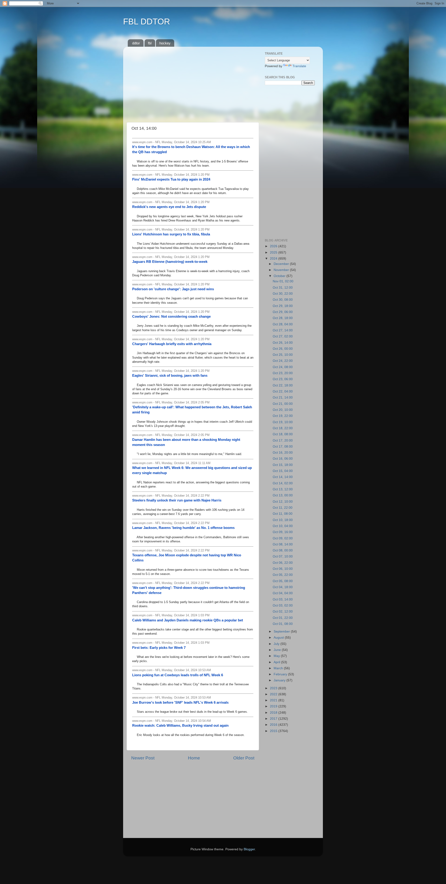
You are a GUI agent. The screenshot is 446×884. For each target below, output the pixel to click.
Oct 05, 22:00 (283, 575)
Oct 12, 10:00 (283, 501)
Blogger (249, 849)
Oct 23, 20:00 (283, 373)
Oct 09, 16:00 (283, 532)
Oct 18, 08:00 (283, 434)
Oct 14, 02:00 (283, 483)
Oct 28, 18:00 (283, 318)
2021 (274, 700)
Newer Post (142, 757)
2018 (274, 712)
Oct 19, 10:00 (283, 422)
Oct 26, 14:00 (283, 342)
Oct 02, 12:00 (283, 611)
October (280, 276)
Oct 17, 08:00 (283, 446)
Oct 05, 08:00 (283, 581)
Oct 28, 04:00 (283, 324)
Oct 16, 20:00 (283, 452)
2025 (274, 252)
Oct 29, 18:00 (283, 306)
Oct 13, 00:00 (283, 495)
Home (194, 757)
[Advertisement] (192, 82)
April (277, 662)
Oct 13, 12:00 (283, 489)
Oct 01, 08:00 (283, 624)
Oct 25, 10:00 (283, 354)
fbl (149, 43)
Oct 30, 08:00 (283, 299)
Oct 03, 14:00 (283, 599)
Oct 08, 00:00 (283, 550)
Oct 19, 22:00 (283, 416)
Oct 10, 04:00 (283, 526)
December (282, 264)
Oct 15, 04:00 (283, 471)
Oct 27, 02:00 (283, 336)
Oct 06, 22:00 (283, 562)
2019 (274, 706)
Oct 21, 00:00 (283, 404)
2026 (274, 246)
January (280, 680)
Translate (299, 66)
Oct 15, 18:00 (283, 465)
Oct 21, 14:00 (283, 397)
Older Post (243, 757)
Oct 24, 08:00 (283, 367)
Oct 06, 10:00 (283, 569)
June (278, 650)
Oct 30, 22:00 (283, 293)
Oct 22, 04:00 (283, 391)
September (282, 631)
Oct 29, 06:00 (283, 312)
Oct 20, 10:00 (283, 410)
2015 (274, 731)
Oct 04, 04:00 (283, 593)
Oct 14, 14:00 (283, 477)
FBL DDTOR (146, 21)
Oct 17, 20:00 (283, 440)
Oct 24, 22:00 (283, 361)
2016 (274, 724)
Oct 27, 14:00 (283, 330)
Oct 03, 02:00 (283, 605)
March (279, 668)
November (282, 270)
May (277, 656)
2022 (274, 694)
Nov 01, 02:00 (283, 281)
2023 (274, 688)
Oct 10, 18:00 (283, 520)
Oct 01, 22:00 (283, 618)
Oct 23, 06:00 (283, 379)
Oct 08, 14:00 (283, 544)
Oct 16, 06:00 (283, 458)
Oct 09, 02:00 (283, 538)
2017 (274, 718)
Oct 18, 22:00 (283, 428)
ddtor (136, 43)
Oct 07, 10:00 (283, 556)
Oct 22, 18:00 (283, 385)
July (277, 644)
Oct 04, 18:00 (283, 587)
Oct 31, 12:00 (283, 287)
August (279, 637)
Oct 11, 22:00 (282, 507)
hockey (165, 43)
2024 (274, 258)
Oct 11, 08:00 (282, 513)
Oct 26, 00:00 (283, 348)
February (281, 674)
